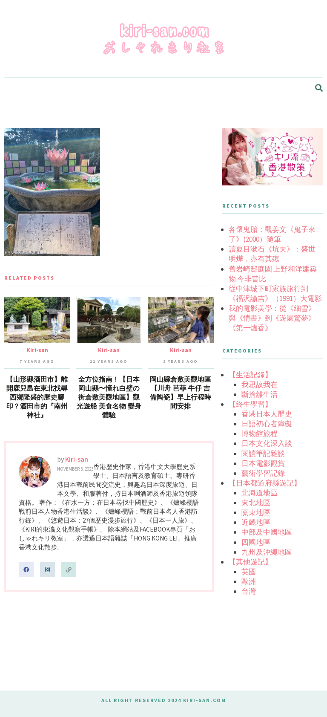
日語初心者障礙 (266, 423)
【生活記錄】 (250, 374)
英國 (248, 571)
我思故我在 (259, 384)
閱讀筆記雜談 (263, 453)
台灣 (248, 591)
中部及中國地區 (266, 532)
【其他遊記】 (250, 562)
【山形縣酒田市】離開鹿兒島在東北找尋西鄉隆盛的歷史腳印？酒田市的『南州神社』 (37, 397)
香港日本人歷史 (266, 414)
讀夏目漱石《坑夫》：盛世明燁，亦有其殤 (272, 253)
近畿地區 (255, 522)
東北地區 (255, 502)
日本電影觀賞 (263, 463)
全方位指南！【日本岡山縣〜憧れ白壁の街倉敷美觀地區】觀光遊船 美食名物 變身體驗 (109, 397)
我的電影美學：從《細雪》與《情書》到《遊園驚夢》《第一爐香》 (272, 318)
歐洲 (248, 581)
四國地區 (255, 542)
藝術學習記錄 (263, 473)
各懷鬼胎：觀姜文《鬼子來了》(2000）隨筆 (272, 234)
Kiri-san (37, 350)
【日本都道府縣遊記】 (265, 483)
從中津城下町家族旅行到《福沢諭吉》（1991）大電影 (275, 293)
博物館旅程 (259, 433)
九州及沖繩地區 (266, 552)
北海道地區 (259, 492)
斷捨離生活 (259, 394)
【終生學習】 (250, 404)
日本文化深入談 (266, 443)
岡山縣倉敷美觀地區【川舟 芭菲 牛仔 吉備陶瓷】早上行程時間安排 (180, 393)
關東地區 (255, 512)
